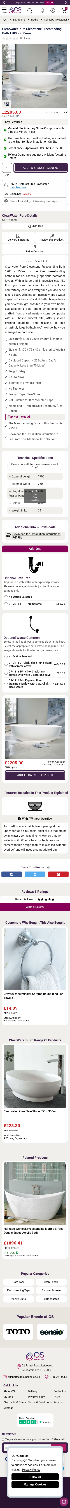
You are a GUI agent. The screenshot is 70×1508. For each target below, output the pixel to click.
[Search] (29, 10)
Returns (58, 1402)
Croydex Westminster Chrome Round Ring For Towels (33, 996)
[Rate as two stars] (40, 900)
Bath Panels (51, 1282)
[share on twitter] (35, 874)
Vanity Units (18, 1299)
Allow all (35, 1476)
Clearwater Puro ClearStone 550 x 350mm (31, 1111)
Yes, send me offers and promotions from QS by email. (35, 1439)
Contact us (60, 1391)
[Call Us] (41, 10)
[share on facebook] (11, 874)
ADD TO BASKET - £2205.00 (41, 167)
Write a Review (35, 907)
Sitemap (8, 1407)
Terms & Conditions (40, 1402)
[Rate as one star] (39, 900)
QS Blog (8, 1396)
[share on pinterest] (58, 874)
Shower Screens (51, 1290)
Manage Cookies (35, 1484)
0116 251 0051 (58, 1377)
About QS (9, 1391)
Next (66, 2)
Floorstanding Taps (18, 1290)
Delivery (33, 1391)
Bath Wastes (51, 1299)
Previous (4, 2)
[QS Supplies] (15, 10)
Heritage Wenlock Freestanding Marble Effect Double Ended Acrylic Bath (33, 1230)
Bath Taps (19, 1282)
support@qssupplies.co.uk (24, 1377)
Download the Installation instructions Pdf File (36, 535)
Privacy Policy (36, 1396)
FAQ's (56, 1396)
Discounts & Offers (14, 1402)
